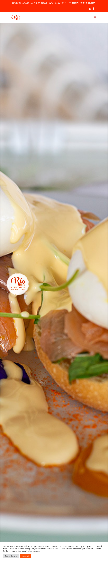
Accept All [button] (25, 556)
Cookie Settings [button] (11, 556)
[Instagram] (90, 9)
